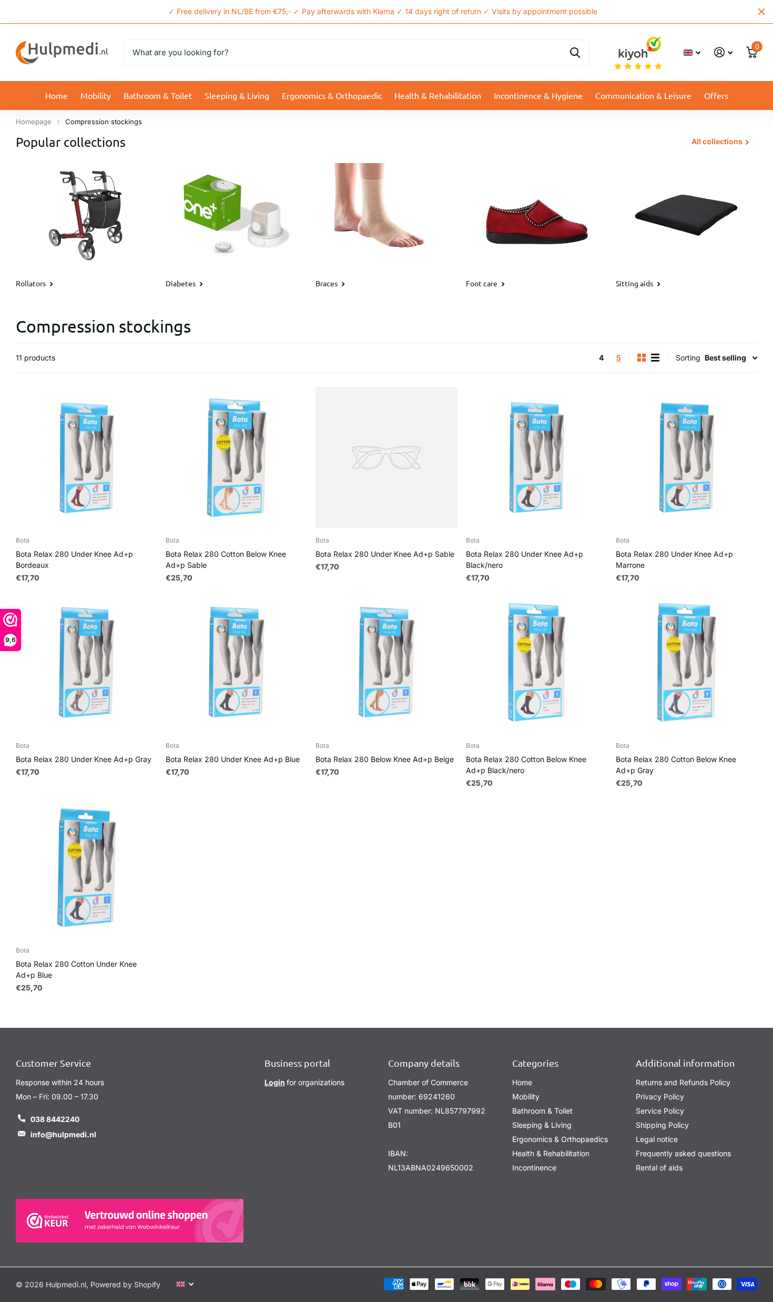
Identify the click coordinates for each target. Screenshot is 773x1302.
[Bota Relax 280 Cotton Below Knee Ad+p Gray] (686, 662)
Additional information (685, 1062)
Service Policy (660, 1110)
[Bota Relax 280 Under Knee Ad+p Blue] (236, 662)
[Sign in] (723, 52)
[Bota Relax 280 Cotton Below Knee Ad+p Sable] (236, 457)
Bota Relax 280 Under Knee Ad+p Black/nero (524, 559)
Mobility (95, 95)
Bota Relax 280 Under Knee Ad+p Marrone (674, 559)
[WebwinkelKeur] (129, 1221)
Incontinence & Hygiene (538, 95)
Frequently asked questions (683, 1153)
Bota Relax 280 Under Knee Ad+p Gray (83, 759)
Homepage (34, 121)
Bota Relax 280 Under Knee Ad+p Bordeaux (74, 559)
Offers (716, 95)
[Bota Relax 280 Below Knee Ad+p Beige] (386, 662)
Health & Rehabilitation (437, 95)
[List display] (655, 358)
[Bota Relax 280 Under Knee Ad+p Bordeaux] (86, 457)
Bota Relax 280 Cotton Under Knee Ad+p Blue (76, 969)
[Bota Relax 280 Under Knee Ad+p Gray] (86, 662)
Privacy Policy (660, 1096)
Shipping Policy (662, 1124)
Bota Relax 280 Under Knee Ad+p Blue (233, 759)
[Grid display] (641, 358)
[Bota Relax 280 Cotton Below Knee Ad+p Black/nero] (536, 662)
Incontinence (534, 1167)
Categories (535, 1062)
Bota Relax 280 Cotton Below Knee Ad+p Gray (676, 765)
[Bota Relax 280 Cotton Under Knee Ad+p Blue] (86, 867)
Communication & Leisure (643, 95)
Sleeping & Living (237, 95)
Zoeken (575, 52)
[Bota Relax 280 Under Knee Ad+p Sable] (386, 457)
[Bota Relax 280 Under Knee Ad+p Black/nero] (536, 457)
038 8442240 (54, 1119)
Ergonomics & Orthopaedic (332, 95)
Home (56, 95)
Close (761, 11)
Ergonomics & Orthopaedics (560, 1139)
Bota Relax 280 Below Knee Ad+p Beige (385, 759)
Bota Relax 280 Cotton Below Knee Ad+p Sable (226, 559)
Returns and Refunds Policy (683, 1082)
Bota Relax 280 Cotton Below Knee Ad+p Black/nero (526, 765)
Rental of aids (659, 1167)
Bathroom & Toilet (158, 95)
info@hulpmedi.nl (63, 1134)
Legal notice (657, 1139)
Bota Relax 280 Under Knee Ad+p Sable (385, 553)
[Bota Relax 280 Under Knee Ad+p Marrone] (686, 457)
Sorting (688, 357)
